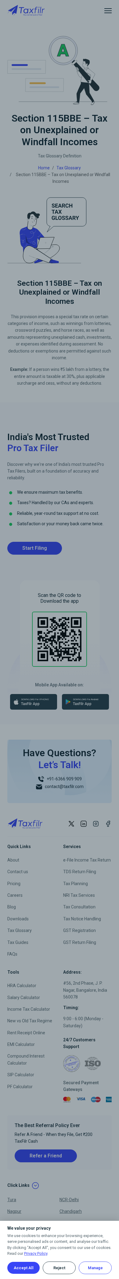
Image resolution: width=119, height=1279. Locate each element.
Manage (95, 1268)
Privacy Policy (35, 1253)
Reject (59, 1268)
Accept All (24, 1268)
